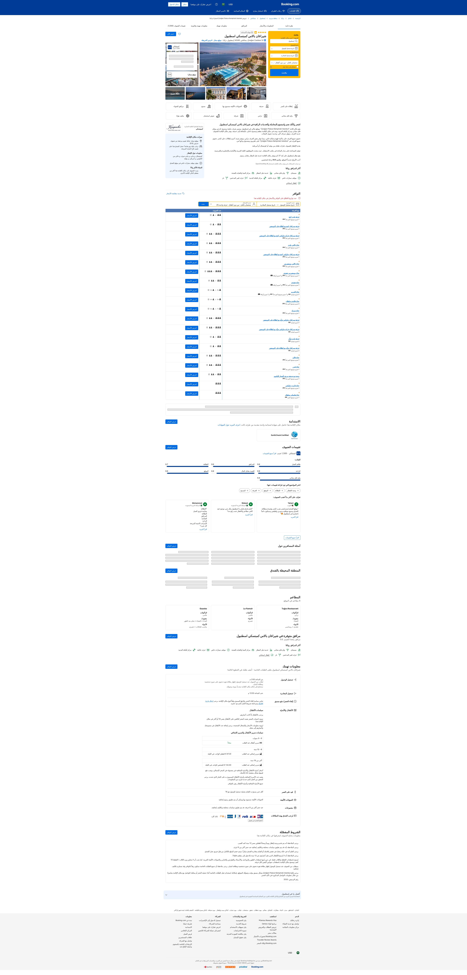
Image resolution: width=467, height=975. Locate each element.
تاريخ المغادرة (294, 52)
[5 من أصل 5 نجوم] (262, 32)
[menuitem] (294, 11)
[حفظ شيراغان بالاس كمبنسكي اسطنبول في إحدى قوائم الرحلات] (179, 34)
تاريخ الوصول (294, 45)
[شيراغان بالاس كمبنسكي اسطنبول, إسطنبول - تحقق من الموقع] (265, 40)
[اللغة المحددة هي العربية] (223, 4)
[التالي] (168, 66)
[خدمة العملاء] (216, 4)
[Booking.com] (290, 4)
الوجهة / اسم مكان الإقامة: (289, 38)
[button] (284, 62)
